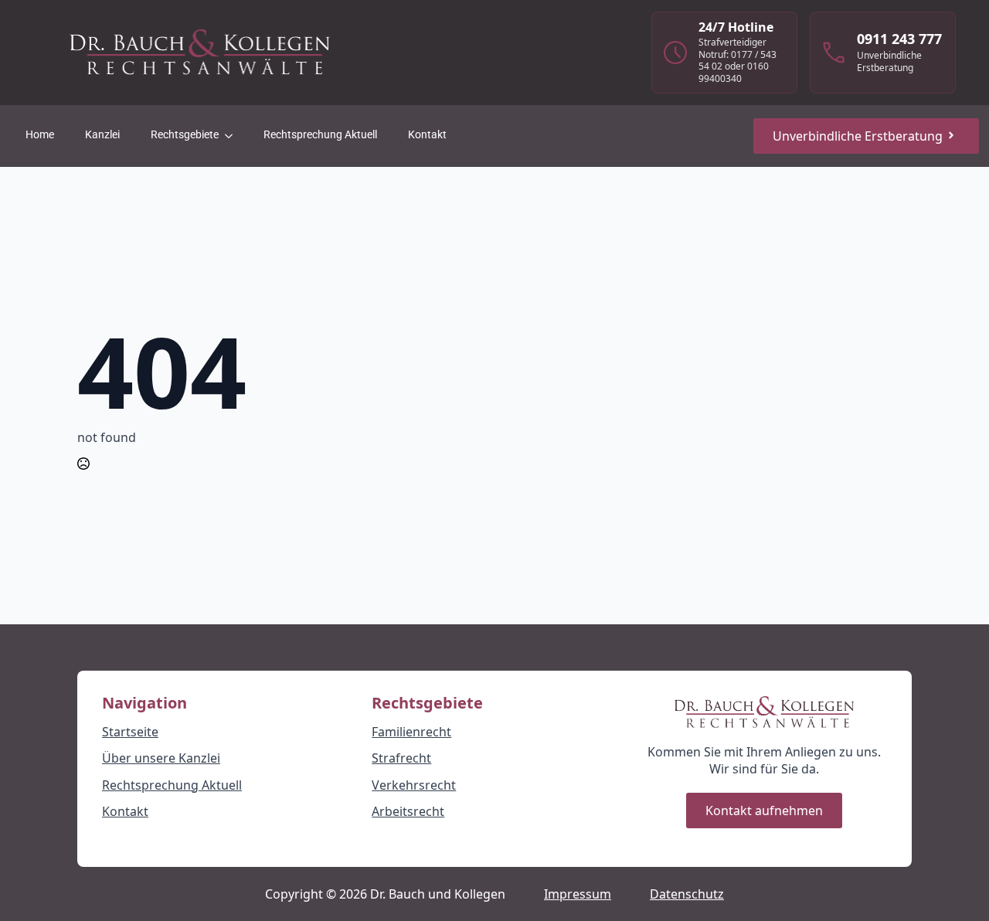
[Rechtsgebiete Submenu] (233, 135)
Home (39, 134)
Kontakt (427, 134)
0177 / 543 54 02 (737, 60)
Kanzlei (102, 134)
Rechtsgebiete (185, 134)
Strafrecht (401, 757)
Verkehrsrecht (414, 785)
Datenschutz (687, 893)
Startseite (130, 731)
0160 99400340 (733, 72)
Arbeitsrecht (408, 811)
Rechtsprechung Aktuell (320, 134)
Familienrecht (411, 731)
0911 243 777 (899, 38)
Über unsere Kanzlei (161, 757)
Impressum (577, 893)
